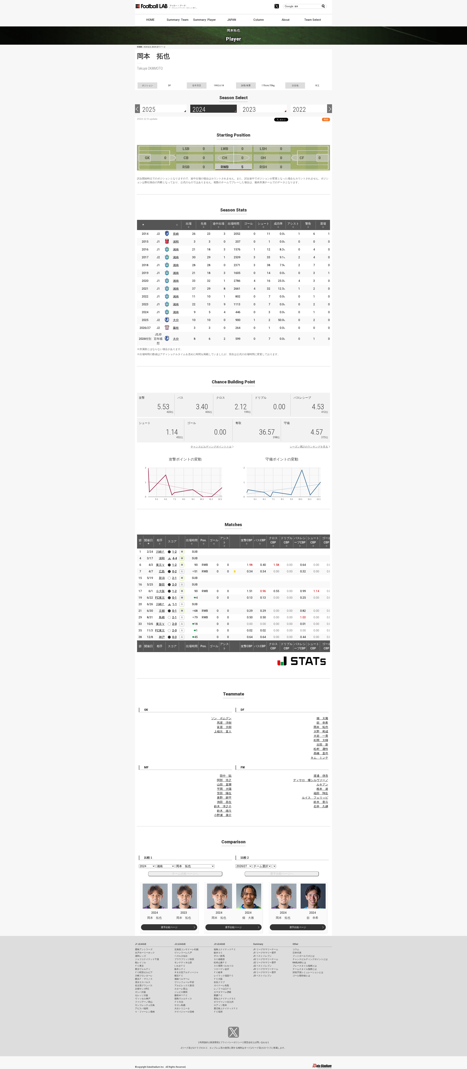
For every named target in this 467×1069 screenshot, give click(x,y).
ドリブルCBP (286, 540)
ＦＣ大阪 (218, 979)
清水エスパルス (142, 982)
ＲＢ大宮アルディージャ (186, 972)
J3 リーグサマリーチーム (265, 969)
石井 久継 (321, 806)
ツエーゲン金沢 (221, 969)
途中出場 (218, 223)
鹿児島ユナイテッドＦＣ (226, 1008)
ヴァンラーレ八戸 (183, 952)
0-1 (174, 597)
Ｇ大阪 (160, 591)
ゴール (248, 223)
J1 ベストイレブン (262, 956)
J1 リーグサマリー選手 (264, 952)
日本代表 (297, 952)
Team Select (312, 20)
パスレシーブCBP (300, 540)
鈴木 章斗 (321, 802)
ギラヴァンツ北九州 (224, 1002)
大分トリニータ (182, 1008)
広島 (162, 571)
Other (295, 944)
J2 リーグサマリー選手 (264, 962)
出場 (189, 223)
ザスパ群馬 (219, 956)
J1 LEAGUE (140, 944)
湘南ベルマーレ (182, 979)
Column (258, 20)
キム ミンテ (319, 757)
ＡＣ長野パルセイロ (224, 966)
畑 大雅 (322, 718)
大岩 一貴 (321, 736)
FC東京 (160, 597)
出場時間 (233, 223)
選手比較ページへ (282, 873)
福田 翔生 (321, 793)
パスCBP (260, 540)
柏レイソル (140, 962)
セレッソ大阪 (141, 995)
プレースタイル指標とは (305, 966)
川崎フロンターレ (144, 975)
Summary (258, 944)
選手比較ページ (169, 927)
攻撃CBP (246, 540)
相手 (160, 540)
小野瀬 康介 (222, 815)
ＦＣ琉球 (218, 1011)
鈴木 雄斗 (224, 811)
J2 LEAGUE (180, 944)
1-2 (174, 551)
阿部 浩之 (224, 780)
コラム (296, 949)
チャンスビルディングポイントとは (211, 446)
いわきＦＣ (179, 966)
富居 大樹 (224, 727)
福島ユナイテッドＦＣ (225, 949)
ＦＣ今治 (178, 1002)
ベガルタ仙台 (181, 956)
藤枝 (176, 328)
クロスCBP (273, 540)
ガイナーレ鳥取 (221, 985)
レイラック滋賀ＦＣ (224, 975)
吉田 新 (322, 744)
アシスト (293, 223)
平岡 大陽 (224, 789)
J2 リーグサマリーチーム (265, 959)
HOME (150, 20)
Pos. (203, 540)
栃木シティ (179, 969)
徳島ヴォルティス (183, 998)
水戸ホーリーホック (145, 952)
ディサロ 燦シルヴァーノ (310, 780)
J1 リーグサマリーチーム (265, 949)
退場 (323, 223)
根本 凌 (322, 789)
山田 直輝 (224, 784)
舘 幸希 (322, 722)
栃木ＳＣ (218, 952)
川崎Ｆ (160, 551)
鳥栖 (162, 617)
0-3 (174, 637)
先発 (204, 223)
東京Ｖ (160, 565)
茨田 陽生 (224, 793)
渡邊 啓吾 (321, 776)
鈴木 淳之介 (222, 806)
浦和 (176, 241)
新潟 (162, 578)
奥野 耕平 (224, 797)
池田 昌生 (224, 802)
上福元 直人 (222, 731)
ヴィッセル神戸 (142, 998)
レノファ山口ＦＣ (222, 989)
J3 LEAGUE (219, 944)
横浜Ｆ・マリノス (144, 979)
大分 (176, 320)
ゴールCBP (326, 540)
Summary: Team (177, 20)
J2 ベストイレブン (262, 966)
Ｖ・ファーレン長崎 (145, 1011)
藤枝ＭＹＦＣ (181, 995)
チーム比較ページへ (185, 873)
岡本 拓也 (321, 727)
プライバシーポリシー (231, 1042)
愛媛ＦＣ (218, 995)
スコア (172, 541)
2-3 (174, 584)
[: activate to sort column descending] (143, 225)
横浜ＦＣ (178, 975)
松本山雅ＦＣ (220, 962)
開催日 (148, 540)
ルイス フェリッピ (315, 797)
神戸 (162, 637)
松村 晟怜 (321, 749)
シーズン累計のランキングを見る (309, 446)
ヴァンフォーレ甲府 (184, 982)
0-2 (174, 571)
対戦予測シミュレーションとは (308, 972)
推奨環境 (214, 1042)
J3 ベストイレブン (262, 975)
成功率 (278, 223)
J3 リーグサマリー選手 (264, 972)
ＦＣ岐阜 (218, 972)
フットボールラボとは (303, 956)
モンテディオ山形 (183, 962)
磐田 (162, 584)
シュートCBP (313, 540)
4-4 (174, 558)
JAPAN (231, 20)
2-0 (174, 624)
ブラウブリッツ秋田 (184, 959)
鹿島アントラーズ (144, 949)
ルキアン (322, 784)
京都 (162, 611)
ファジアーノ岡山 (144, 1002)
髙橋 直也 (321, 753)
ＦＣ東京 (139, 966)
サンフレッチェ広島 (145, 1005)
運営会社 (248, 1042)
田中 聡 (225, 776)
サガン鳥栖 (179, 1005)
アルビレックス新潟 (184, 985)
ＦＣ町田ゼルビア (144, 972)
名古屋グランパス (144, 985)
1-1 (174, 604)
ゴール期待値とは (301, 975)
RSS (326, 119)
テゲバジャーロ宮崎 (184, 1011)
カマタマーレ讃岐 (222, 992)
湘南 (176, 249)
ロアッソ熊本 (220, 1005)
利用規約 (204, 1042)
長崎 (176, 234)
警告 (308, 223)
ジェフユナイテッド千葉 (147, 959)
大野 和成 (321, 731)
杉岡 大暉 (321, 740)
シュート (263, 223)
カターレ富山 (181, 989)
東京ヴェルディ (142, 969)
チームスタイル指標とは (305, 969)
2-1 (174, 578)
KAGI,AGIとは (299, 962)
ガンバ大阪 (140, 992)
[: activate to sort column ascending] (153, 225)
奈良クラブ (219, 982)
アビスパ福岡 (141, 1008)
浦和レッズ (140, 956)
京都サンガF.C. (142, 989)
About (286, 20)
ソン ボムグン (221, 718)
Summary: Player (204, 20)
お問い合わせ (260, 1042)
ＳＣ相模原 (219, 959)
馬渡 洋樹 (224, 722)
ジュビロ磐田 (181, 992)
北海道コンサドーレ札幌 (186, 949)
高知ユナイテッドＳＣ (225, 998)
